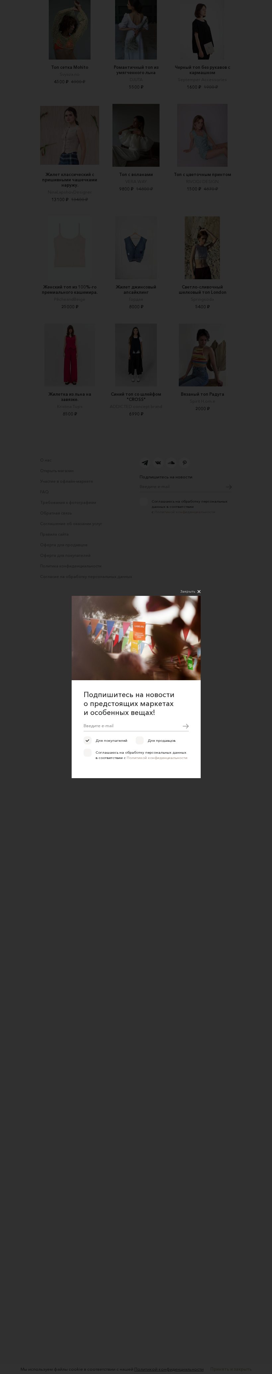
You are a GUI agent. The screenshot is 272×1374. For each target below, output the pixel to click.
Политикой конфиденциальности (157, 757)
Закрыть (187, 591)
